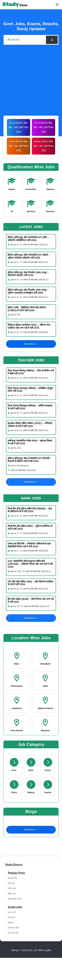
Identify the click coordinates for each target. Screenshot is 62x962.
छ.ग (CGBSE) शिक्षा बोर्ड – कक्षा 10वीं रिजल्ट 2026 (18, 127)
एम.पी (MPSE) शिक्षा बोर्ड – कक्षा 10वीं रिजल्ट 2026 (18, 146)
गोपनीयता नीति (13, 928)
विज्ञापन (11, 922)
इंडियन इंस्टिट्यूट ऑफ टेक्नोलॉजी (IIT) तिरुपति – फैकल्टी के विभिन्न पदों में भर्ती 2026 (29, 459)
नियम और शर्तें (13, 933)
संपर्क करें (11, 917)
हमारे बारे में (12, 912)
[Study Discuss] (15, 4)
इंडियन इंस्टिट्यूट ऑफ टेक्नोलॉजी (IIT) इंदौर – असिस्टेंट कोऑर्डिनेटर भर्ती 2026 (28, 238)
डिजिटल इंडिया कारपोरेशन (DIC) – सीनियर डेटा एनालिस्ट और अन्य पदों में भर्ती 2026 (29, 326)
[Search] (52, 40)
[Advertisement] (31, 81)
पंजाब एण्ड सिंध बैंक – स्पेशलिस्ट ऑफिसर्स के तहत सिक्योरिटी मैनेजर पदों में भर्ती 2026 (29, 545)
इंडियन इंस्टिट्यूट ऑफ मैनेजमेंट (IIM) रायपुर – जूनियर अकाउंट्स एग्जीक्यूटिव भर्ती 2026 (28, 291)
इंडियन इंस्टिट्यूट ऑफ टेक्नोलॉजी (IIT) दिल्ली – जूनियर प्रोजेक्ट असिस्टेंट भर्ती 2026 (29, 256)
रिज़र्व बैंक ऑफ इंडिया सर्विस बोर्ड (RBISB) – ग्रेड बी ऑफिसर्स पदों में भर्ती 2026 (30, 510)
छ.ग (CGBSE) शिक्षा (43, 123)
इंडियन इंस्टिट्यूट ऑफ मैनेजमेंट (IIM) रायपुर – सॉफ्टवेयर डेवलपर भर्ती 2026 (28, 274)
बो (34, 127)
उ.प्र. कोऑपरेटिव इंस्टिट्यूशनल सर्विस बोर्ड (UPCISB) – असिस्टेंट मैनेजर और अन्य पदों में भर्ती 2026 (30, 564)
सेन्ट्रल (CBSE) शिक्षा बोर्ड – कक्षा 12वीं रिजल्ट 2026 (43, 146)
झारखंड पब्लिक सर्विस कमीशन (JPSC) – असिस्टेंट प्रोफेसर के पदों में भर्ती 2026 (30, 424)
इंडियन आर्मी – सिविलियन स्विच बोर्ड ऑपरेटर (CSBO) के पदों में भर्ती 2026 (27, 309)
